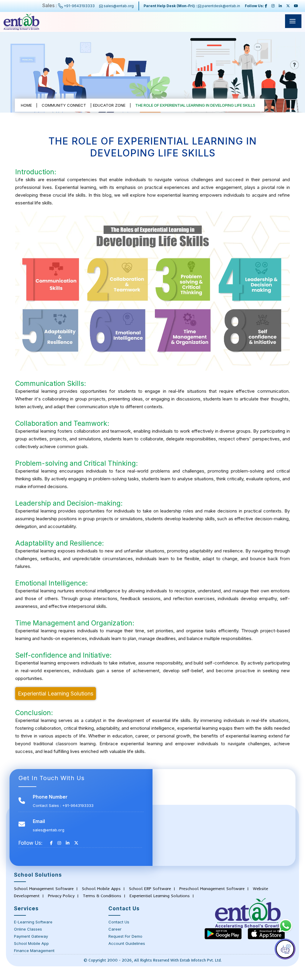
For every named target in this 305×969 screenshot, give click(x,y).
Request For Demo (125, 936)
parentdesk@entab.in (220, 6)
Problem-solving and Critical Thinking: (76, 463)
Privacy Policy (61, 895)
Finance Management (34, 950)
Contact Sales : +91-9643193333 (63, 805)
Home (26, 105)
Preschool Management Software (212, 888)
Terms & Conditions (102, 895)
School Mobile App (31, 943)
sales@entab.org (119, 6)
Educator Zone (109, 105)
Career (115, 929)
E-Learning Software (33, 922)
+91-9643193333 (79, 6)
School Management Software (44, 888)
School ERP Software (150, 888)
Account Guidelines (126, 943)
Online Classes (28, 929)
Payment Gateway (31, 936)
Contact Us (118, 922)
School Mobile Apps (101, 888)
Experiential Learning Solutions (55, 693)
